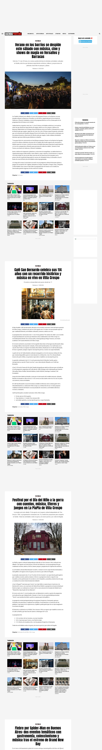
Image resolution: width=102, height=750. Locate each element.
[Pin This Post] (42, 113)
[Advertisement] (51, 15)
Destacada (20, 175)
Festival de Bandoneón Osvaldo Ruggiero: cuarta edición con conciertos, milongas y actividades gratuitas (84, 159)
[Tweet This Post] (33, 113)
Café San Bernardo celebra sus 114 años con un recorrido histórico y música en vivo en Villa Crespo (85, 148)
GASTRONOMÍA (71, 33)
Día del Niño (26, 632)
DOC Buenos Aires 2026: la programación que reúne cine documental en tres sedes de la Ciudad (84, 135)
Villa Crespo (26, 407)
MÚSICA (64, 33)
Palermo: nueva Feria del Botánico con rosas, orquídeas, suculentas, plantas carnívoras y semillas (84, 129)
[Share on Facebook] (25, 113)
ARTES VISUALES (49, 33)
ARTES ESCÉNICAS (40, 33)
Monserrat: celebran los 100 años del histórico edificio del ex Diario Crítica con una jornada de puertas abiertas (85, 141)
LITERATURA (57, 33)
